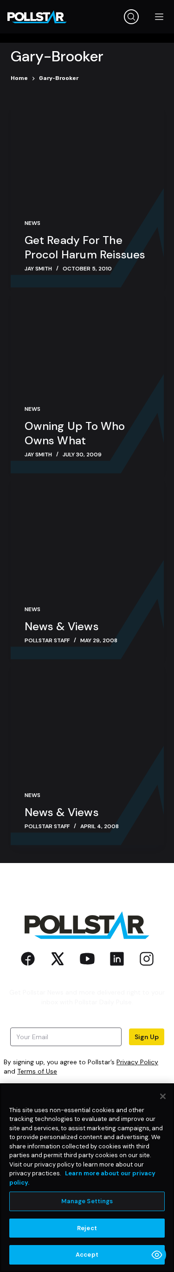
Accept (87, 1255)
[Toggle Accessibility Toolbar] (157, 1255)
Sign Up (147, 1037)
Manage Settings (87, 1201)
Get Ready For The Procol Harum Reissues (85, 247)
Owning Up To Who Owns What (75, 433)
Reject (87, 1228)
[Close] (163, 1096)
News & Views (62, 626)
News (32, 223)
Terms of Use (37, 1071)
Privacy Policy (137, 1062)
